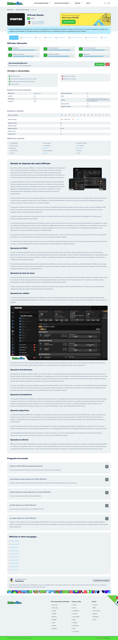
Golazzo (75, 622)
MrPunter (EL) (14, 563)
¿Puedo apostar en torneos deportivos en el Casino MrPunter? (30, 492)
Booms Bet (55, 607)
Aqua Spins (76, 625)
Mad (74, 628)
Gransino (75, 613)
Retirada (49, 37)
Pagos (88, 3)
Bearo (74, 619)
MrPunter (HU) (15, 550)
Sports (94, 601)
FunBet (54, 610)
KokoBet (54, 619)
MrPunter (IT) (14, 570)
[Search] (109, 3)
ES (104, 3)
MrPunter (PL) (14, 547)
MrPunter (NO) (15, 544)
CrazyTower (76, 631)
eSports (95, 613)
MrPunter (54, 616)
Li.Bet (53, 622)
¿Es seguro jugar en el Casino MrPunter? (23, 518)
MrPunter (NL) (15, 566)
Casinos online (76, 601)
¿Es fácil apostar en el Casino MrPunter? (23, 505)
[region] (33, 80)
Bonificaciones (27, 37)
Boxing (45, 153)
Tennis (94, 619)
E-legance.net (107, 638)
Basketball (80, 148)
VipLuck (75, 604)
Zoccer (74, 607)
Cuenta (105, 37)
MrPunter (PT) (14, 554)
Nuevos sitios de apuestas (62, 3)
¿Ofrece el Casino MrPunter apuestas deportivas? (26, 466)
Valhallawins (76, 610)
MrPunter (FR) (14, 560)
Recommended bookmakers (60, 601)
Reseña (15, 37)
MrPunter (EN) (15, 541)
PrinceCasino (76, 616)
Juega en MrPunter (68, 21)
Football (95, 604)
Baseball (46, 148)
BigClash (54, 628)
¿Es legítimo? (61, 37)
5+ (81, 119)
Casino (39, 37)
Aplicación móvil (92, 37)
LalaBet (54, 613)
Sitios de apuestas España (41, 3)
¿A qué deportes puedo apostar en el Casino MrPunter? (28, 479)
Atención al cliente (76, 37)
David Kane (41, 21)
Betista (54, 625)
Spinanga (54, 604)
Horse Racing (96, 610)
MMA (94, 607)
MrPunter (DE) (15, 557)
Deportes (77, 3)
